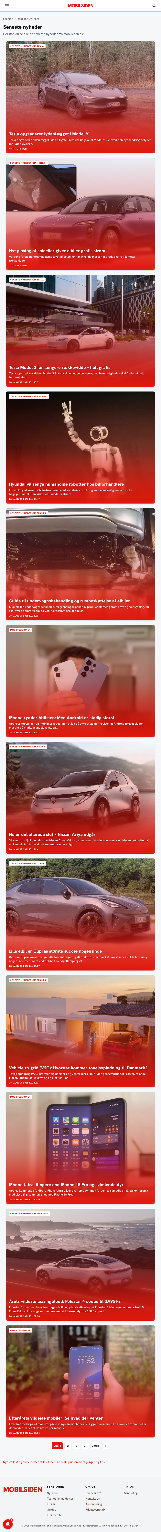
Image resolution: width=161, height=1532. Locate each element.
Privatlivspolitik (95, 1510)
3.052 (95, 1445)
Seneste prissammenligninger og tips (81, 1462)
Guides (51, 1510)
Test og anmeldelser (60, 1499)
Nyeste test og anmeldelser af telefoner (29, 1462)
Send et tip (131, 1493)
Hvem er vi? (93, 1493)
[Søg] (154, 6)
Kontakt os (92, 1499)
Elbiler (51, 1504)
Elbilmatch (54, 1515)
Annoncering (93, 1504)
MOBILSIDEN (80, 5)
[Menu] (7, 6)
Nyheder (52, 1493)
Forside (8, 19)
